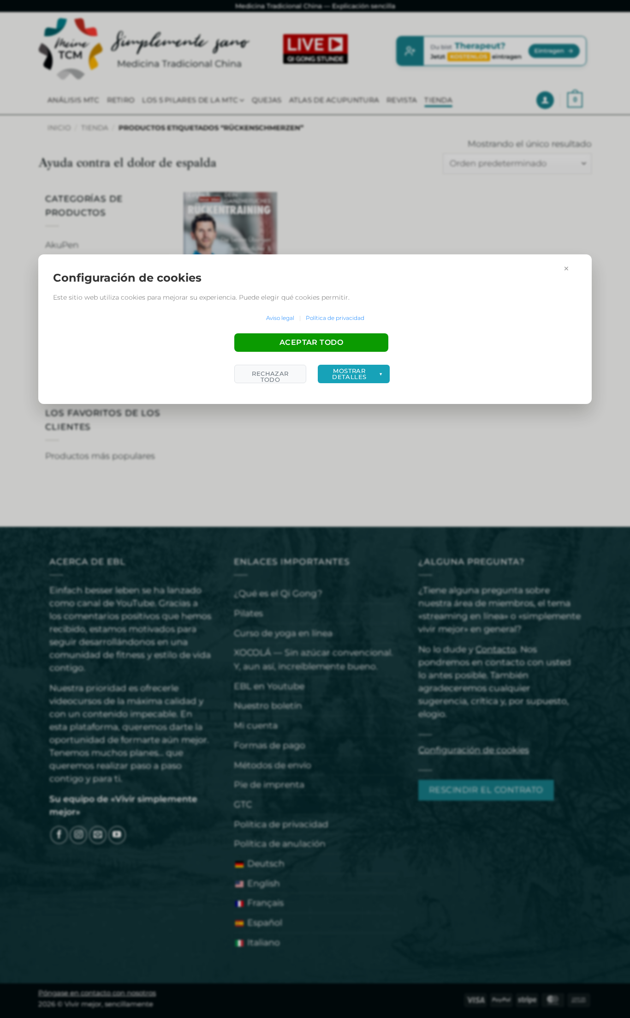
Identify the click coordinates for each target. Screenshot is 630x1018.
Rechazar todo (270, 376)
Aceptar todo (311, 342)
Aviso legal (280, 317)
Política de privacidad (335, 317)
